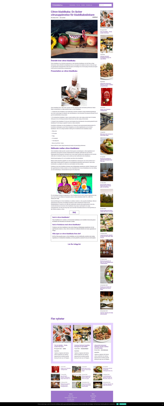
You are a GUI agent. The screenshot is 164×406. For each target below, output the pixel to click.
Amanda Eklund (84, 348)
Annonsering (72, 5)
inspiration (56, 351)
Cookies (83, 5)
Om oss (78, 5)
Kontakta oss (89, 5)
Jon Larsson (62, 17)
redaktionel (95, 17)
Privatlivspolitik (123, 404)
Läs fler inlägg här (74, 244)
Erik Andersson (104, 350)
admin (64, 348)
